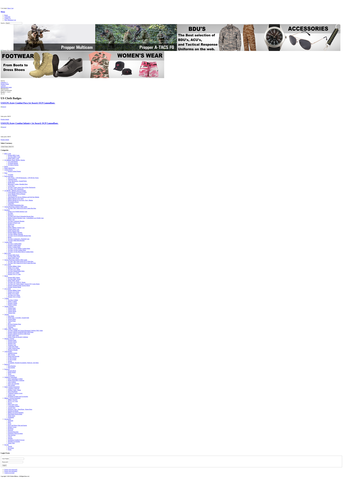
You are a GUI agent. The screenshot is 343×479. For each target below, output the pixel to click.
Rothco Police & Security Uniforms (18, 337)
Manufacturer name (6, 87)
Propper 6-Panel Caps (14, 223)
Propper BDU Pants (13, 255)
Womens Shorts (12, 342)
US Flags (10, 174)
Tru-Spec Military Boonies (15, 234)
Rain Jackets (11, 367)
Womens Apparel (9, 338)
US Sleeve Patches (13, 165)
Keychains (11, 448)
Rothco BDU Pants (13, 258)
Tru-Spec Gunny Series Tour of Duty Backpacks (21, 187)
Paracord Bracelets (13, 432)
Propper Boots (12, 371)
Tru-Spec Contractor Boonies (16, 221)
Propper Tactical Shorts (14, 287)
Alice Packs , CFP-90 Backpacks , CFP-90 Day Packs (23, 178)
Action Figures (8, 169)
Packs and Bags (8, 176)
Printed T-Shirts (12, 305)
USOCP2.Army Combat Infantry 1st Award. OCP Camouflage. (29, 123)
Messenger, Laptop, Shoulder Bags (18, 184)
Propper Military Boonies (15, 232)
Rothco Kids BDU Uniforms (16, 380)
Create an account (9, 473)
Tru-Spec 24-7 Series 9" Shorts (16, 282)
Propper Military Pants (14, 290)
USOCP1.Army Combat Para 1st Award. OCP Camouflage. (28, 103)
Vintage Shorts (12, 311)
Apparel (6, 314)
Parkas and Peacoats (13, 356)
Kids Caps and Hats (13, 383)
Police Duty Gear (13, 404)
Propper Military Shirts (14, 266)
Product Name (5, 84)
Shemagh (10, 420)
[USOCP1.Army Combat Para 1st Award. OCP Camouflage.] (171, 110)
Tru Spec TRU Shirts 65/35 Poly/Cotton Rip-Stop (22, 208)
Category (3, 85)
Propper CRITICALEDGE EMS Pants (19, 334)
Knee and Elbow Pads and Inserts (17, 425)
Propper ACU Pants (13, 292)
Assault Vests (11, 408)
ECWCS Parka (12, 358)
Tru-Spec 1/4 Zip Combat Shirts (17, 250)
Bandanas (10, 428)
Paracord (10, 430)
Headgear (7, 210)
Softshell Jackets (12, 353)
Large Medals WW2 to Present (16, 194)
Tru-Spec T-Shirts (13, 300)
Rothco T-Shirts (12, 301)
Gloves (10, 436)
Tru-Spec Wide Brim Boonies (16, 240)
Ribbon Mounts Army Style (15, 198)
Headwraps (11, 224)
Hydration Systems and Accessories (18, 396)
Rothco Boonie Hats (13, 231)
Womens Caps (12, 345)
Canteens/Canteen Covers (15, 393)
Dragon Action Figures (14, 171)
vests (9, 322)
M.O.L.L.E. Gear (13, 401)
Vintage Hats (11, 313)
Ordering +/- (4, 82)
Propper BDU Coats (13, 155)
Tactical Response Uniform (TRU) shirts (15, 206)
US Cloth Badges (13, 161)
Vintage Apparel (8, 306)
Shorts (6, 276)
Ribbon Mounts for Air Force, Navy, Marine (20, 200)
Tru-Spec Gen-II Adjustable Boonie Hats (19, 235)
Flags (5, 173)
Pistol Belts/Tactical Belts (15, 414)
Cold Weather (8, 351)
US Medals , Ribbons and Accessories (15, 190)
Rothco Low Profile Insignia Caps (17, 211)
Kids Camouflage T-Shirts (15, 379)
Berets (9, 237)
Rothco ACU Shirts (13, 268)
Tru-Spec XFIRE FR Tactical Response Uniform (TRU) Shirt (25, 330)
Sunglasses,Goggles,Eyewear (16, 440)
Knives (10, 403)
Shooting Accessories (14, 441)
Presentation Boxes (13, 202)
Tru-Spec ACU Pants (14, 295)
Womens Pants (12, 340)
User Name (5, 458)
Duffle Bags (11, 182)
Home (6, 15)
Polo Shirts (11, 316)
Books (6, 166)
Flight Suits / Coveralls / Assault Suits (18, 317)
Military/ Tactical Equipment (12, 398)
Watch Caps (11, 219)
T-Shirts (6, 298)
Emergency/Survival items (15, 433)
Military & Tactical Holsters (15, 412)
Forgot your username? (10, 471)
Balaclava (10, 215)
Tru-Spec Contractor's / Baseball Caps (18, 239)
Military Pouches (12, 399)
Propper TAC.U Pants (14, 297)
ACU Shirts (7, 264)
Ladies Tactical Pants (14, 348)
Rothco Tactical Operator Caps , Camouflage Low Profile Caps (26, 218)
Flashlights (11, 417)
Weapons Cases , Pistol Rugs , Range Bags (20, 409)
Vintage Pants (12, 308)
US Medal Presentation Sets (16, 205)
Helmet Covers (12, 427)
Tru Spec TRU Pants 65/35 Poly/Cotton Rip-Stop (22, 263)
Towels (10, 446)
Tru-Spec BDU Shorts (14, 279)
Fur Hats (10, 213)
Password (5, 462)
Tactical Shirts (12, 319)
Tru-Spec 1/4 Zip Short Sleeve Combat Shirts (20, 252)
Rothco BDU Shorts (13, 280)
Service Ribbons (12, 195)
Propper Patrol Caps (13, 229)
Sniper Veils (11, 443)
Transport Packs (12, 179)
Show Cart (10, 8)
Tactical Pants (12, 321)
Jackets (10, 361)
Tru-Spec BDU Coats (14, 157)
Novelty (6, 444)
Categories (7, 17)
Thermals (10, 327)
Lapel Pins (11, 203)
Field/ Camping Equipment (12, 387)
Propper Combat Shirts (14, 245)
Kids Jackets (11, 385)
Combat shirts (8, 242)
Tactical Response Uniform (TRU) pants (15, 260)
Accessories (11, 375)
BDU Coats (7, 153)
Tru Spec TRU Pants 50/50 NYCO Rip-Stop (20, 261)
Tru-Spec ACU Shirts (14, 269)
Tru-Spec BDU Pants (14, 256)
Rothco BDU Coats (13, 158)
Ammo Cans (11, 395)
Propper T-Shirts (12, 303)
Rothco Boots (12, 372)
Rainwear (7, 364)
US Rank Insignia (13, 163)
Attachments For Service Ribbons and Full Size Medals (23, 197)
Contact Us (7, 18)
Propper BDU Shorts (14, 277)
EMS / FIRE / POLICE (11, 329)
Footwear (7, 369)
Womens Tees (12, 343)
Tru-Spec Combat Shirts (14, 243)
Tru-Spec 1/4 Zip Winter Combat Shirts (19, 248)
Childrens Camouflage (10, 377)
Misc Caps (11, 226)
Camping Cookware (13, 388)
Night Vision (11, 416)
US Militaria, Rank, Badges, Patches (14, 160)
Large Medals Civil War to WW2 (17, 192)
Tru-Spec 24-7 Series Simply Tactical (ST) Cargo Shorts (24, 284)
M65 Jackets (11, 354)
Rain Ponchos (12, 366)
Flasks (9, 449)
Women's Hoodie (13, 350)
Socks (9, 424)
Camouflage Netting (13, 406)
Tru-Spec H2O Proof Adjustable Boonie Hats (20, 216)
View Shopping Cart (10, 20)
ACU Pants (7, 288)
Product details (5, 119)
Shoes (9, 374)
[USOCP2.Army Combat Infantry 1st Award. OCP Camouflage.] (171, 130)
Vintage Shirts (12, 309)
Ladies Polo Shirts (13, 346)
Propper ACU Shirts (13, 272)
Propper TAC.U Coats (14, 274)
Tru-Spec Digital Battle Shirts (16, 271)
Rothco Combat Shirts (14, 247)
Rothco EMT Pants (13, 335)
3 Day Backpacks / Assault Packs (17, 181)
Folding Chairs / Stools (14, 390)
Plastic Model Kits (9, 168)
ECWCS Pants (12, 359)
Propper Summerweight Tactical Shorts (19, 285)
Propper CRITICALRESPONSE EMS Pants (20, 332)
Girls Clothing (12, 382)
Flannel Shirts (12, 325)
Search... (3, 23)
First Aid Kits (11, 435)
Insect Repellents (12, 391)
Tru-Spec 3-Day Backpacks (15, 189)
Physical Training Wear (14, 324)
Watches (10, 438)
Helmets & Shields (13, 411)
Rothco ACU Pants (13, 293)
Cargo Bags (11, 186)
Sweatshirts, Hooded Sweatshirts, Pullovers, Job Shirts (23, 362)
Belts (9, 422)
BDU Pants (7, 253)
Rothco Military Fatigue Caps (16, 227)
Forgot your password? (10, 469)
